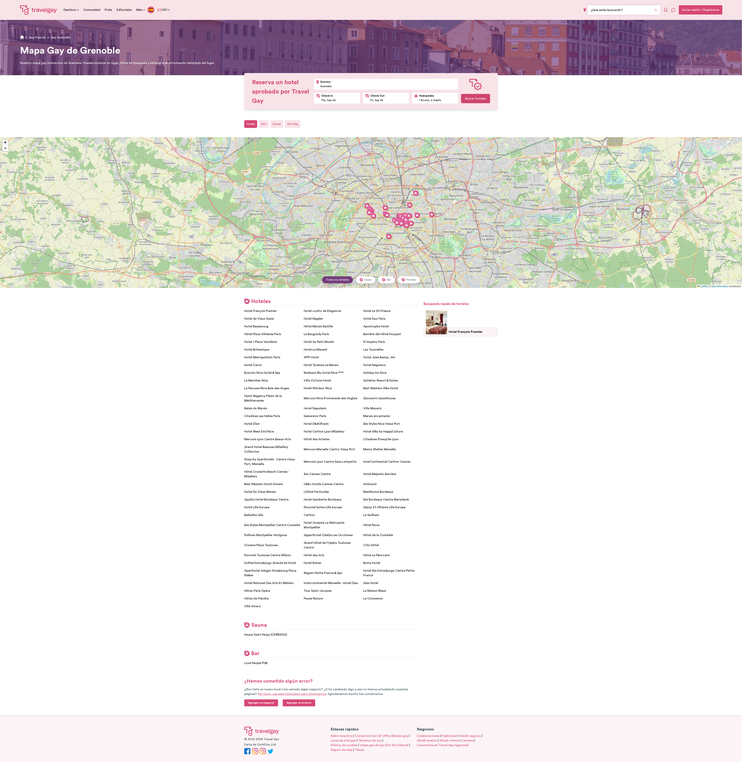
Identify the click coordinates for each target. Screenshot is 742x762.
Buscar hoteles (475, 98)
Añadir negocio (470, 735)
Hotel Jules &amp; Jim (379, 357)
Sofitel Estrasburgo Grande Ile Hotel (270, 562)
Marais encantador (376, 416)
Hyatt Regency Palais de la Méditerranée (263, 398)
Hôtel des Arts (314, 555)
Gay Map (292, 124)
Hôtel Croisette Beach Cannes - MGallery (266, 474)
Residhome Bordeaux (378, 491)
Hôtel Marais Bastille (318, 326)
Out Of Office (381, 735)
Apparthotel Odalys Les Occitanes (328, 535)
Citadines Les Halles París (262, 416)
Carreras (467, 740)
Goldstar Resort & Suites (380, 380)
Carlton (309, 515)
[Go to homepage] (38, 10)
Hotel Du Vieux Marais (260, 491)
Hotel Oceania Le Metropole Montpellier (324, 525)
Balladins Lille (253, 515)
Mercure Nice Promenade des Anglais (330, 398)
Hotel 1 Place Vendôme (260, 341)
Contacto (362, 735)
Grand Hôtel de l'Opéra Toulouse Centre (327, 545)
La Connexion (373, 598)
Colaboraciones (428, 735)
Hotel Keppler (313, 318)
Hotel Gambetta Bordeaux (322, 499)
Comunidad (91, 9)
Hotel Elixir (252, 423)
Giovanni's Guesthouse (379, 398)
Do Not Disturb (397, 745)
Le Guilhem (371, 515)
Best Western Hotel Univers (263, 484)
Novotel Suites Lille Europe (323, 507)
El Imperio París (374, 341)
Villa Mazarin (372, 408)
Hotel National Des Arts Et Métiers (269, 583)
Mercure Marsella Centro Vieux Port (329, 449)
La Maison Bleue (374, 590)
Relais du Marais (255, 408)
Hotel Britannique (256, 349)
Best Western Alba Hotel (380, 388)
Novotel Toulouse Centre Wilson (267, 555)
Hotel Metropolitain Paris (262, 357)
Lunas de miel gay (343, 740)
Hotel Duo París (374, 318)
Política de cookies (344, 745)
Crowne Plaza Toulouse (261, 545)
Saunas (277, 124)
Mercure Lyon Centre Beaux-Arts (267, 439)
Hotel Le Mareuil (315, 349)
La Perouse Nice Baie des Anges (266, 388)
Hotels (251, 124)
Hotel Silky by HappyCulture (383, 431)
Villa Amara (252, 606)
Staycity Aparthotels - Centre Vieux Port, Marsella (269, 462)
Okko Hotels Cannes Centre (324, 484)
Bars (263, 124)
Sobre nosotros (341, 735)
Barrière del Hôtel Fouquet (382, 334)
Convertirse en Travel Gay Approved (443, 745)
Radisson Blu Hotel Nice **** (324, 372)
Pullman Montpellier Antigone (265, 535)
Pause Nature (313, 598)
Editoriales (124, 9)
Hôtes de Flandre (256, 598)
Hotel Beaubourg (256, 326)
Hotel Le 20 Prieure (377, 310)
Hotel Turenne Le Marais (321, 365)
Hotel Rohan (312, 562)
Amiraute (370, 484)
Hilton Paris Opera (257, 590)
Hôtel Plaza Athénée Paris (262, 334)
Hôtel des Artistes (316, 439)
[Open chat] (673, 10)
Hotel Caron (253, 365)
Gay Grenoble (60, 37)
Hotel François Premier (260, 310)
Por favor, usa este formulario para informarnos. (292, 694)
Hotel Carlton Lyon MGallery (324, 431)
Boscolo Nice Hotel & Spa (262, 372)
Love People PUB (255, 663)
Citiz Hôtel (371, 545)
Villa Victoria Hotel (317, 380)
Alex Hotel (370, 583)
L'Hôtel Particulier (316, 491)
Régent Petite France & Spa (323, 573)
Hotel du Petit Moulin (319, 341)
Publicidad (449, 735)
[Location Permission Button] (585, 10)
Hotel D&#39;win (316, 423)
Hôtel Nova (371, 525)
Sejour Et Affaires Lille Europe (384, 507)
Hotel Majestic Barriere (379, 474)
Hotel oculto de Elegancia (322, 310)
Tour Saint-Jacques (318, 590)
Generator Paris (315, 416)
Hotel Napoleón (315, 408)
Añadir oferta (449, 740)
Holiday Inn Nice (374, 372)
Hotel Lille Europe (256, 507)
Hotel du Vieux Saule (259, 318)
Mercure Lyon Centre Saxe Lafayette (330, 461)
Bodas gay (400, 735)
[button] (367, 206)
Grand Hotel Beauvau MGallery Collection (266, 449)
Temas (359, 749)
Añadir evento (427, 740)
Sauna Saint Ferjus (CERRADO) (265, 634)
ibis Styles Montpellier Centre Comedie (272, 525)
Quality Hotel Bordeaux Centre (266, 499)
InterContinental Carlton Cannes (386, 461)
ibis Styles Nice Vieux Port (381, 423)
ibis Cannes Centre (317, 474)
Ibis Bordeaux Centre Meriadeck (386, 499)
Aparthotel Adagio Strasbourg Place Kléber (270, 573)
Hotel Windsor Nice (318, 388)
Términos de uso (370, 740)
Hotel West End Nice (259, 431)
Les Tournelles (373, 349)
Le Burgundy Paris (316, 334)
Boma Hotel (371, 562)
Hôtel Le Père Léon (376, 555)
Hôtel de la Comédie (378, 535)
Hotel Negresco (374, 365)
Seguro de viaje (342, 749)
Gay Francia (37, 37)
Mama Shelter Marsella (379, 449)
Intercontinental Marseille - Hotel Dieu (331, 583)
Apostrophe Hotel (376, 326)
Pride (108, 9)
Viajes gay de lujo (372, 745)
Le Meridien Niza (256, 380)
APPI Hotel (311, 357)
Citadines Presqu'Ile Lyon (381, 439)
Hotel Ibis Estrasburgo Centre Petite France (389, 573)
